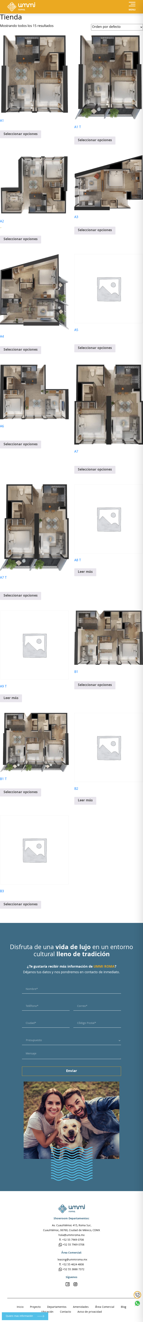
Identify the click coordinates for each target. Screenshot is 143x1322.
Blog (123, 1307)
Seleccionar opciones (21, 134)
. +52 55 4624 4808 (71, 1265)
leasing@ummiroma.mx (72, 1260)
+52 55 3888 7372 (73, 1269)
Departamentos (56, 1307)
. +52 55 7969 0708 (71, 1240)
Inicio (20, 1307)
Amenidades (81, 1307)
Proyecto (35, 1307)
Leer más (85, 572)
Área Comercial (104, 1307)
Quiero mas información (20, 1316)
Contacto (65, 1312)
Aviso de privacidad (89, 1312)
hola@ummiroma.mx (71, 1235)
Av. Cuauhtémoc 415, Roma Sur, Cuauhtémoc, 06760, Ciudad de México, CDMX (71, 1228)
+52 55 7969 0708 (73, 1245)
